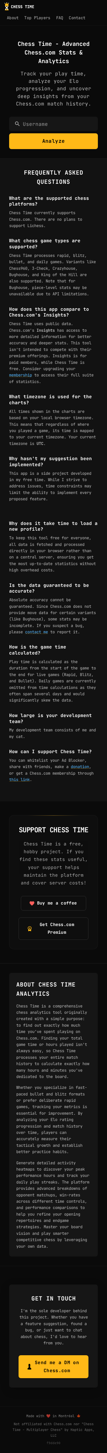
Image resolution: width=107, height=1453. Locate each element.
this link (19, 779)
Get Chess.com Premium (57, 928)
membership (20, 375)
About (13, 17)
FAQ (59, 17)
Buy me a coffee (57, 903)
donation (80, 766)
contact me (36, 631)
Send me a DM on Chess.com (57, 1367)
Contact (77, 17)
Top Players (37, 17)
